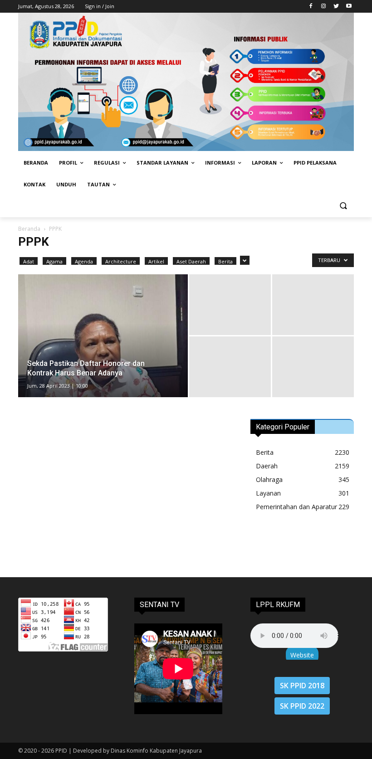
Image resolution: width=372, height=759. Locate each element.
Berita (225, 261)
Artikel (156, 261)
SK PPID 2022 (302, 706)
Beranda (29, 229)
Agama (54, 261)
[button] (343, 206)
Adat (28, 261)
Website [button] (302, 655)
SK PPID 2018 (302, 686)
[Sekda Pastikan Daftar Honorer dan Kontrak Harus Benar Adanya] (103, 347)
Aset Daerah (191, 261)
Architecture (120, 261)
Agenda (84, 261)
